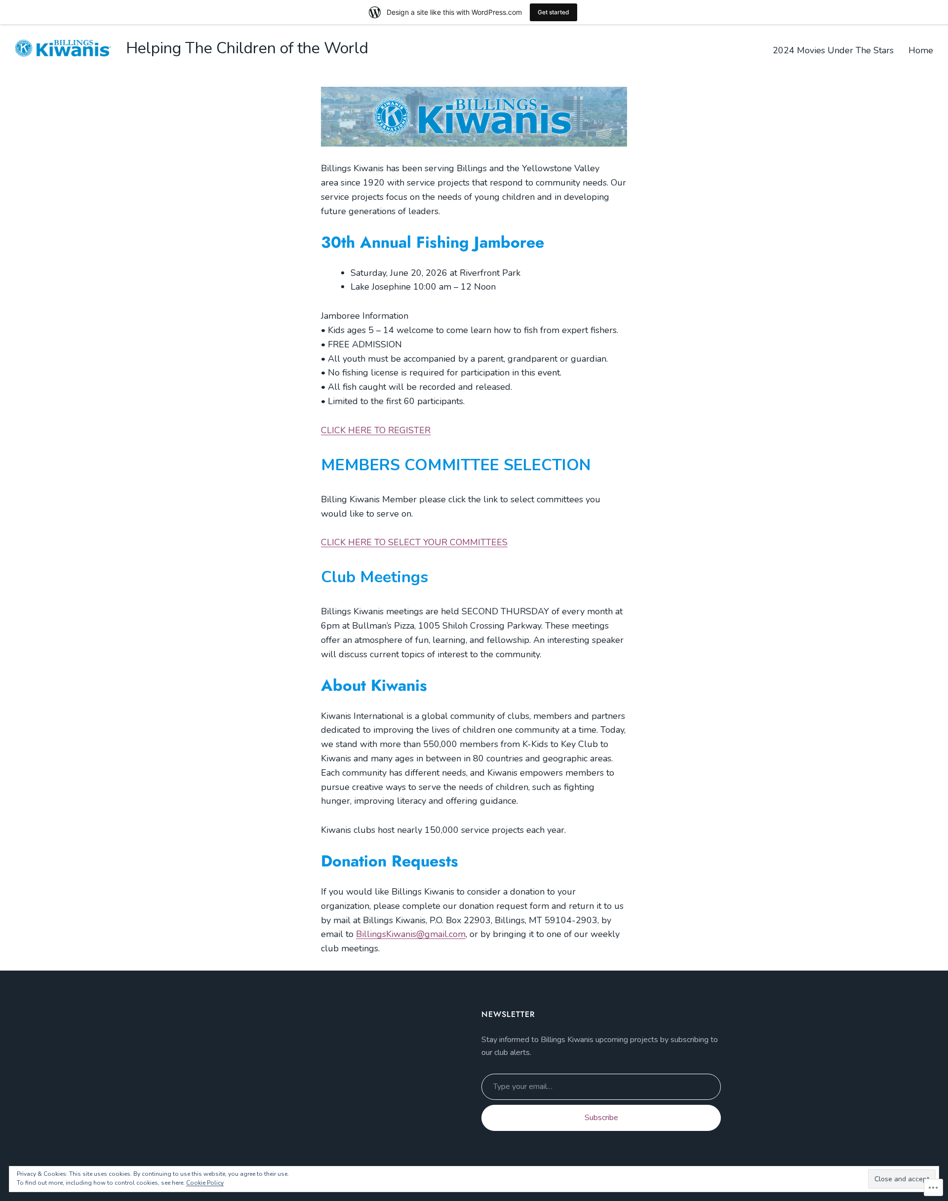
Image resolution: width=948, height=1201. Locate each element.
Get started (553, 12)
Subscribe (601, 1117)
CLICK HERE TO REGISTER (376, 430)
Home (920, 50)
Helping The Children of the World (247, 48)
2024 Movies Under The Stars (833, 50)
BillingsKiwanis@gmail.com (411, 934)
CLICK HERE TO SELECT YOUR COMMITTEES (414, 542)
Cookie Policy (205, 1183)
